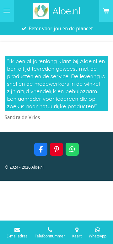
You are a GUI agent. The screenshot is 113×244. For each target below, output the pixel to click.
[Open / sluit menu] (7, 11)
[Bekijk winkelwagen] (106, 11)
